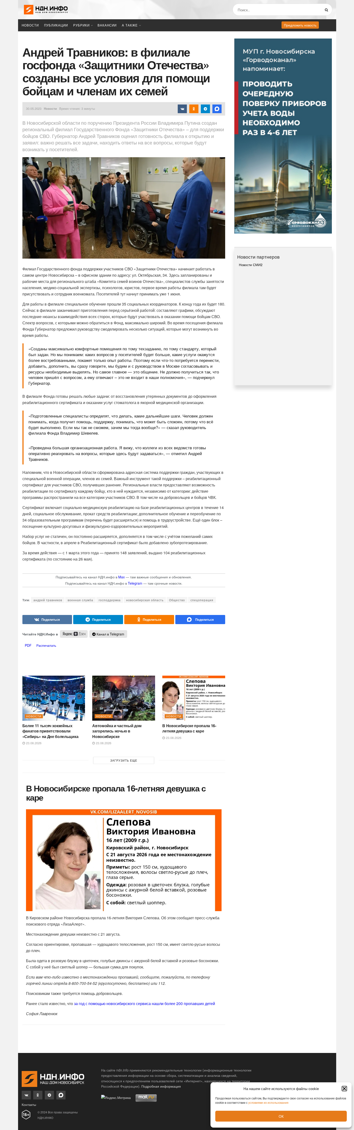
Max (121, 577)
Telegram (135, 583)
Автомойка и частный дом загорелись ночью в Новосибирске (117, 731)
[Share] (47, 619)
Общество (177, 600)
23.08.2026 (33, 743)
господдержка (110, 600)
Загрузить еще (123, 760)
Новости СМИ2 (250, 264)
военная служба (80, 600)
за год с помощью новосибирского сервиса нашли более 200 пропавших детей (144, 1003)
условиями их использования (268, 1102)
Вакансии (107, 25)
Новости (30, 25)
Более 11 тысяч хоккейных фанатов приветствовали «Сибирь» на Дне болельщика (50, 731)
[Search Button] (327, 10)
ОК (281, 1116)
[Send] (200, 619)
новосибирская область (145, 600)
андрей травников (47, 600)
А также (130, 25)
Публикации (56, 25)
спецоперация (201, 600)
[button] (344, 1088)
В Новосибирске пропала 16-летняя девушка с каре (189, 728)
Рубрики (81, 25)
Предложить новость (300, 25)
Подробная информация (161, 1086)
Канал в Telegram (110, 634)
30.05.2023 (33, 108)
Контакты (29, 1104)
